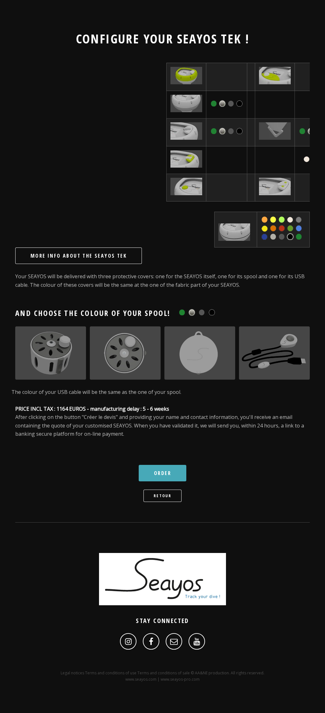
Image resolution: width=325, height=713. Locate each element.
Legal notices (72, 673)
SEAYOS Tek (209, 38)
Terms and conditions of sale (163, 673)
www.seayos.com (140, 679)
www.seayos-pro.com (180, 679)
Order (162, 473)
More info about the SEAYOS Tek (78, 255)
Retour (162, 495)
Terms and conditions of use (110, 673)
